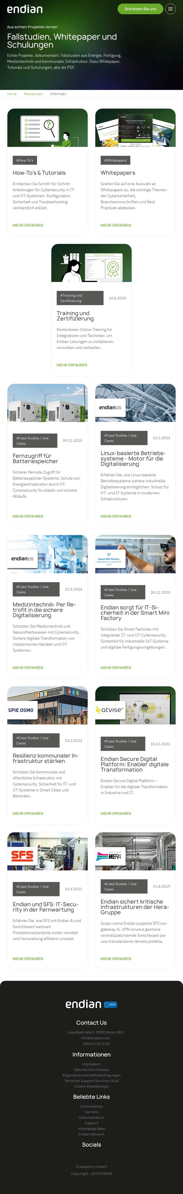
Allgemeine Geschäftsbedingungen (91, 1075)
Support (91, 1123)
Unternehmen (91, 1106)
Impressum (91, 1064)
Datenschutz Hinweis (91, 1069)
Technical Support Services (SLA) (91, 1080)
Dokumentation (91, 1117)
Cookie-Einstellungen (91, 1086)
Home (12, 94)
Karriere (91, 1112)
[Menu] (170, 9)
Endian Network (91, 1134)
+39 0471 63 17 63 (95, 1044)
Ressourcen (33, 94)
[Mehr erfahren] (47, 128)
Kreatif (101, 1166)
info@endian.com (95, 1038)
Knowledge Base (91, 1128)
